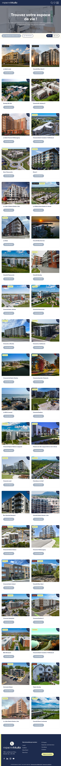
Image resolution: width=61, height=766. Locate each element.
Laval (23, 745)
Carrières (44, 747)
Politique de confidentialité (36, 764)
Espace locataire (47, 754)
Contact (44, 749)
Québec (24, 747)
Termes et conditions (46, 764)
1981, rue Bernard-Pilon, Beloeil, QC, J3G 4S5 (9, 753)
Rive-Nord (25, 750)
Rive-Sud (24, 752)
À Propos (44, 742)
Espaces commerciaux (48, 744)
